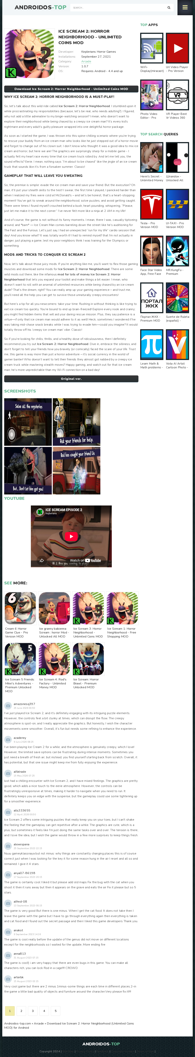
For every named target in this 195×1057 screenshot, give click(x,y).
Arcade (86, 61)
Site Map (68, 1051)
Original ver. (71, 379)
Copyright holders (122, 1051)
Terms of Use (145, 1051)
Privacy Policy (85, 1051)
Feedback (103, 1051)
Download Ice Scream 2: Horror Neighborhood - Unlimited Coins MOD (71, 89)
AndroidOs (40, 7)
